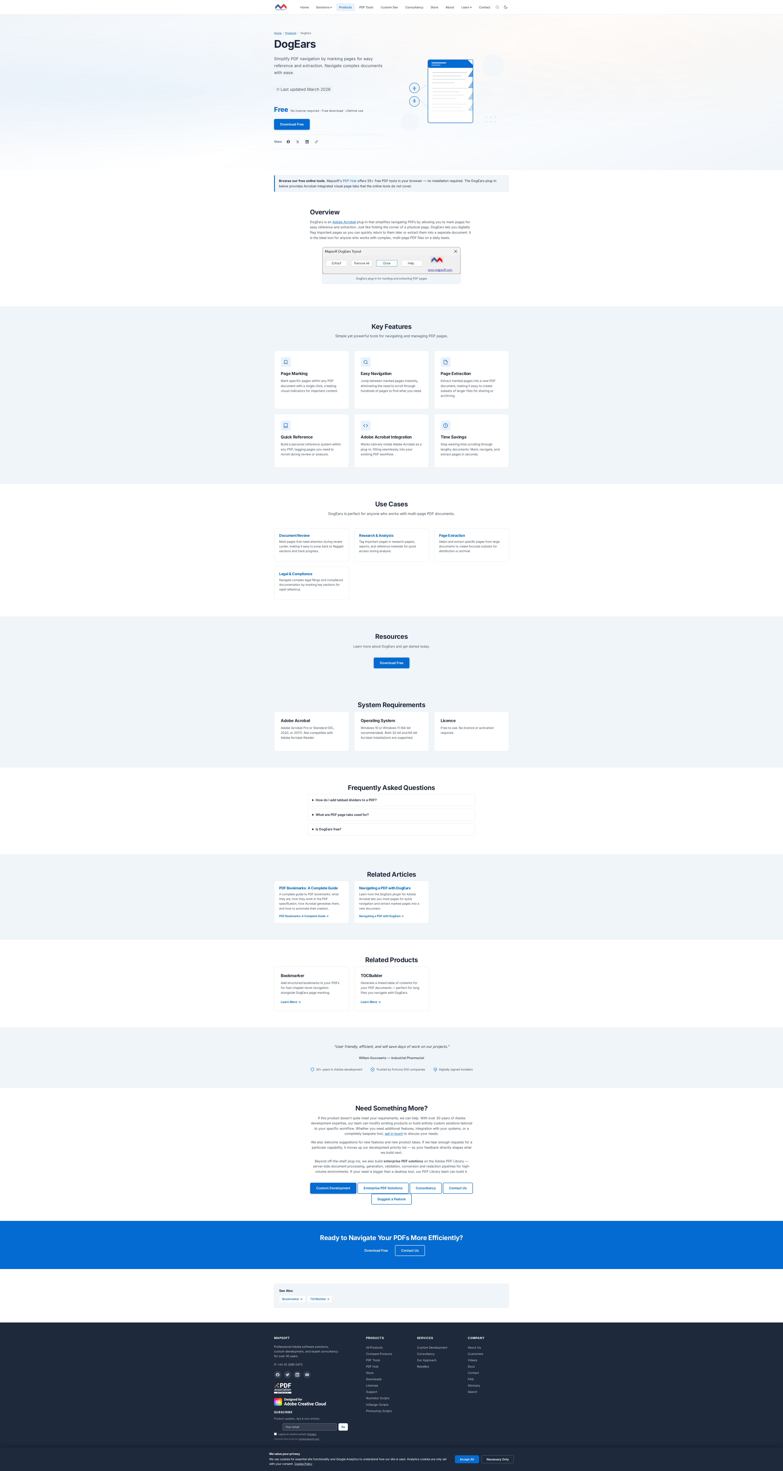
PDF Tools (366, 7)
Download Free (292, 124)
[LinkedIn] (297, 1374)
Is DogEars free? (328, 829)
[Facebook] (277, 1374)
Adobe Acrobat (344, 222)
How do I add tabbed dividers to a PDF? (346, 800)
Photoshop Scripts (379, 1411)
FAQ (471, 1379)
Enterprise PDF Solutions (383, 1188)
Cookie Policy (303, 1463)
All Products (374, 1347)
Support (371, 1391)
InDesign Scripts (377, 1404)
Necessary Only (498, 1459)
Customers (475, 1354)
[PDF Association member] (282, 1388)
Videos (472, 1360)
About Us (474, 1347)
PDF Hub (349, 181)
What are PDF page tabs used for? (342, 815)
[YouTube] (307, 1374)
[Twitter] (287, 1374)
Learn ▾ (466, 7)
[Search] (497, 7)
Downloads (374, 1379)
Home (304, 7)
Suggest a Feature (391, 1199)
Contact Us (458, 1188)
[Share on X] (297, 141)
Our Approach (427, 1360)
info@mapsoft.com (309, 1439)
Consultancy (414, 7)
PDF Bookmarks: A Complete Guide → (304, 916)
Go (343, 1427)
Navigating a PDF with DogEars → (381, 916)
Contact (484, 7)
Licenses (372, 1385)
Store (434, 7)
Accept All (467, 1459)
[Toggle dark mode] (505, 7)
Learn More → (291, 1002)
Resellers (423, 1366)
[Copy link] (316, 141)
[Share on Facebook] (288, 141)
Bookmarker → (292, 1299)
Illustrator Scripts (377, 1398)
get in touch (394, 1134)
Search (472, 1391)
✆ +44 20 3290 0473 (288, 1364)
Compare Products (379, 1354)
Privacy (311, 1434)
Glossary (474, 1385)
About (450, 7)
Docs (471, 1366)
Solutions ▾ (324, 7)
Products (345, 7)
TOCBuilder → (319, 1299)
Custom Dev (389, 7)
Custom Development (333, 1188)
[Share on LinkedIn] (307, 141)
